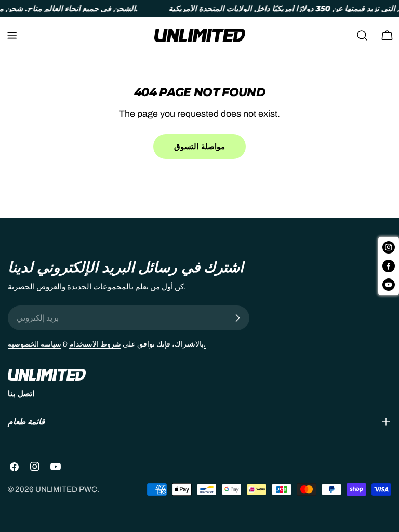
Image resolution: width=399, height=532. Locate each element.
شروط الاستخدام (95, 344)
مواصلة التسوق (199, 146)
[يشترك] (237, 318)
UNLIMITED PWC (66, 489)
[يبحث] (362, 35)
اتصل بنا (21, 394)
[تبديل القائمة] (12, 35)
